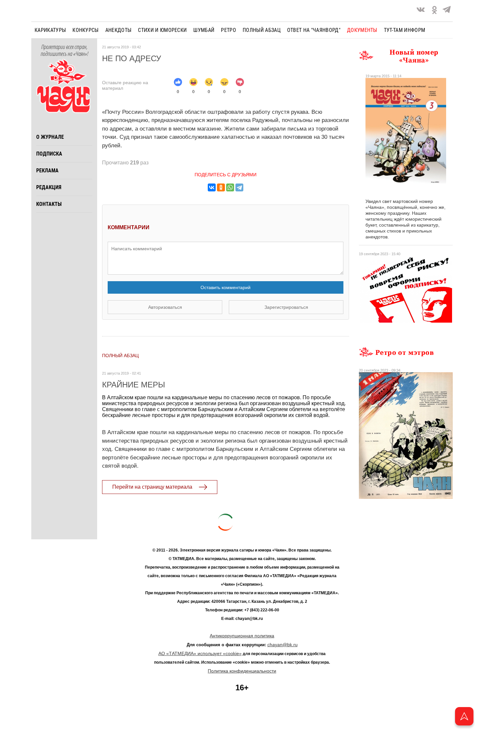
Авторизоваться (165, 307)
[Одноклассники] (221, 187)
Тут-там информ (404, 30)
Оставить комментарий (226, 287)
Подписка (49, 154)
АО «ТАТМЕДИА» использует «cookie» (200, 653)
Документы (362, 30)
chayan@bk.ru (282, 644)
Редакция (48, 187)
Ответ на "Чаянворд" (313, 30)
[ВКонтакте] (212, 187)
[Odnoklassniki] (434, 10)
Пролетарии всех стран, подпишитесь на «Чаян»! (64, 50)
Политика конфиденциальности (242, 671)
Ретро (228, 30)
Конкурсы (85, 30)
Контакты (49, 204)
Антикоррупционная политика (242, 635)
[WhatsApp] (230, 187)
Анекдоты (118, 30)
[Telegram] (447, 10)
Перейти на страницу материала (152, 487)
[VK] (421, 10)
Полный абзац (262, 30)
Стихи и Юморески (162, 30)
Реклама (47, 170)
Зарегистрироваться (286, 307)
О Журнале (50, 137)
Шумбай (203, 30)
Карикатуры (50, 30)
